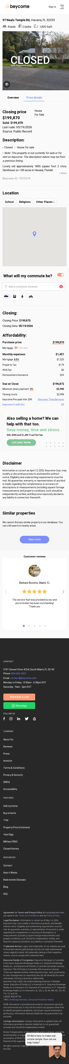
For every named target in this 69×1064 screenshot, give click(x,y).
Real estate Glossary (14, 879)
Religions (25, 202)
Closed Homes (11, 848)
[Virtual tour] (6, 84)
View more (34, 539)
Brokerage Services (18, 1000)
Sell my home (10, 806)
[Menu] (62, 7)
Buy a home (9, 813)
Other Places (44, 202)
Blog (5, 886)
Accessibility (10, 789)
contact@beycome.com (23, 678)
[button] (34, 234)
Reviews (7, 746)
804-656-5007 (18, 673)
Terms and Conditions (29, 915)
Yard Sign (8, 834)
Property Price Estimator (16, 827)
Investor (7, 760)
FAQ (5, 894)
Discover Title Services (51, 399)
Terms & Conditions (14, 767)
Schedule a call (19, 696)
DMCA (6, 782)
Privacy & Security (13, 775)
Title (5, 820)
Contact (7, 865)
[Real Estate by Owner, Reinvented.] (17, 8)
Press (6, 753)
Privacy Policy (53, 915)
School (9, 202)
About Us (8, 739)
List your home (21, 442)
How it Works (10, 872)
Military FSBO (10, 841)
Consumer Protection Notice (40, 1000)
